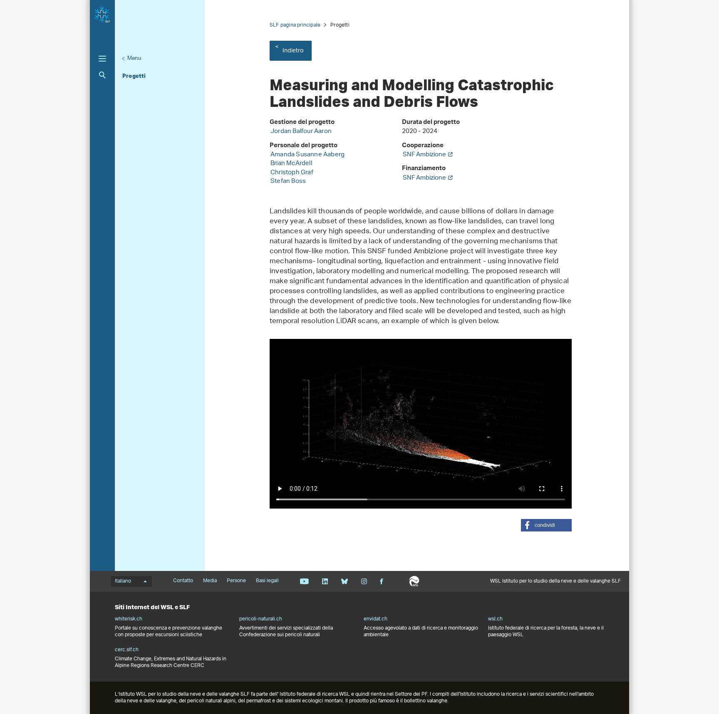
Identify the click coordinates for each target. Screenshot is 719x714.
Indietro (293, 50)
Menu (134, 58)
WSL (414, 581)
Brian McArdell (291, 163)
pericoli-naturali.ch (260, 619)
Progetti (134, 75)
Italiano (123, 581)
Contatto (183, 581)
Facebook (381, 581)
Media (210, 581)
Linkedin (324, 581)
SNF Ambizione (424, 154)
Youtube (304, 581)
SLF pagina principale (295, 25)
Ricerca (102, 75)
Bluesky (344, 581)
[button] (546, 525)
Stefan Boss (288, 181)
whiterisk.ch (128, 619)
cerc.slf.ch (127, 650)
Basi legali (267, 581)
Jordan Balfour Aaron (301, 131)
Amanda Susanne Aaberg (307, 154)
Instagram (363, 581)
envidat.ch (375, 619)
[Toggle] (102, 59)
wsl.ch (495, 619)
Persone (236, 581)
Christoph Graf (291, 172)
